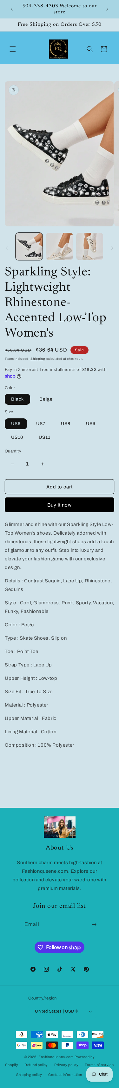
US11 (44, 437)
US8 (65, 423)
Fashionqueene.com (56, 1057)
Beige (46, 399)
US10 (17, 437)
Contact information (65, 1075)
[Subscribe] (94, 924)
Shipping (37, 358)
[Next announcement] (107, 9)
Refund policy (36, 1065)
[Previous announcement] (12, 9)
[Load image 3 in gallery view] (59, 246)
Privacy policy (66, 1065)
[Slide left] (7, 248)
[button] (13, 49)
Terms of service (99, 1065)
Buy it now (59, 505)
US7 (41, 423)
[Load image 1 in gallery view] (29, 246)
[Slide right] (112, 248)
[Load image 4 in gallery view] (89, 246)
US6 (16, 423)
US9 (91, 423)
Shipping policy (29, 1075)
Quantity (13, 451)
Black (17, 399)
